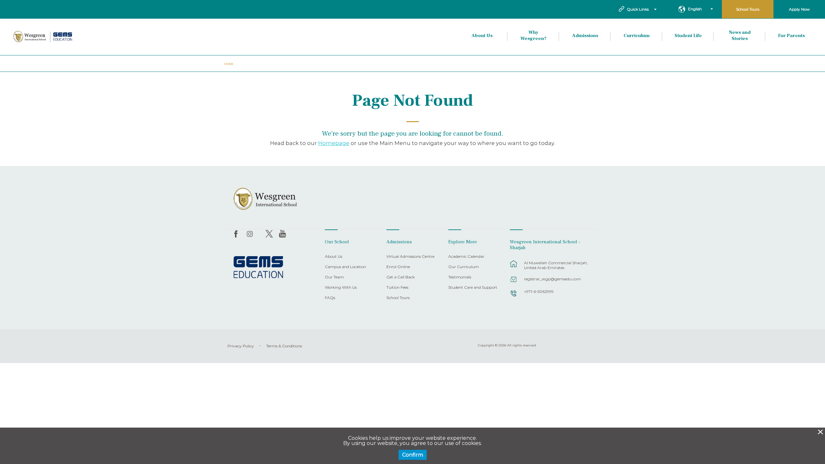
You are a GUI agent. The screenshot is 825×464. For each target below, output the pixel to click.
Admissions (585, 36)
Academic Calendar (466, 257)
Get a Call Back (400, 277)
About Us (481, 36)
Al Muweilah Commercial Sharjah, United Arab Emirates (556, 265)
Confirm (412, 455)
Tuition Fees (397, 287)
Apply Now (799, 9)
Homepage (333, 143)
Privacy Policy (241, 345)
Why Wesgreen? (533, 36)
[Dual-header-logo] (43, 36)
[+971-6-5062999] (514, 296)
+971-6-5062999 (539, 291)
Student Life (688, 36)
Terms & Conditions (284, 345)
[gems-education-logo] (258, 267)
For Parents (791, 36)
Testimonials (459, 277)
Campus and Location (345, 267)
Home (229, 64)
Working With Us (341, 287)
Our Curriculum (463, 267)
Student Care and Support (472, 287)
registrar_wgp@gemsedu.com (552, 278)
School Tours (747, 9)
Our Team (334, 277)
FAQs (330, 298)
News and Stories (740, 36)
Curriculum (637, 36)
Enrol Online (398, 267)
